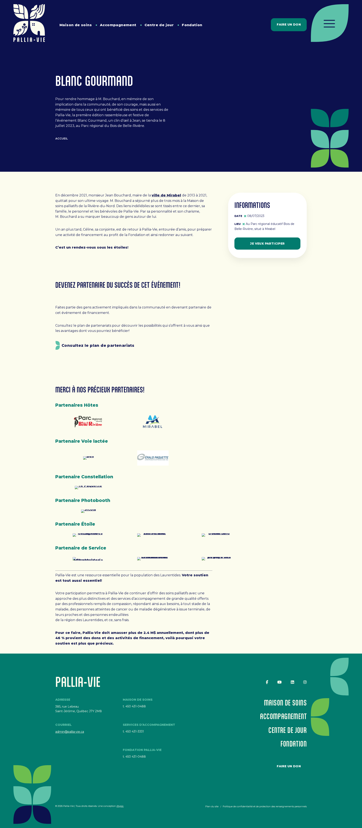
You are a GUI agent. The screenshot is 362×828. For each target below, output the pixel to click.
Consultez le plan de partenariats (98, 345)
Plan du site (211, 806)
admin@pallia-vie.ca (69, 732)
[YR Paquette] (88, 487)
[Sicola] (88, 511)
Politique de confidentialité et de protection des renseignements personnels (265, 806)
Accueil (61, 138)
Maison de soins (75, 25)
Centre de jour (159, 25)
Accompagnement (118, 25)
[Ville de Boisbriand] (217, 535)
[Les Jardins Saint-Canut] (153, 535)
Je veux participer (267, 243)
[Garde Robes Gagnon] (88, 535)
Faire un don (289, 24)
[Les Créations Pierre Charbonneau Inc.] (153, 558)
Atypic (120, 806)
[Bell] (88, 458)
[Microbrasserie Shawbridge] (88, 558)
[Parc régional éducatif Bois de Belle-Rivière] (88, 422)
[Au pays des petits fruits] (217, 558)
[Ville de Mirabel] (153, 422)
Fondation (192, 25)
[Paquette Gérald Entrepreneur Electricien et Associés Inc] (153, 458)
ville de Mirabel (166, 195)
